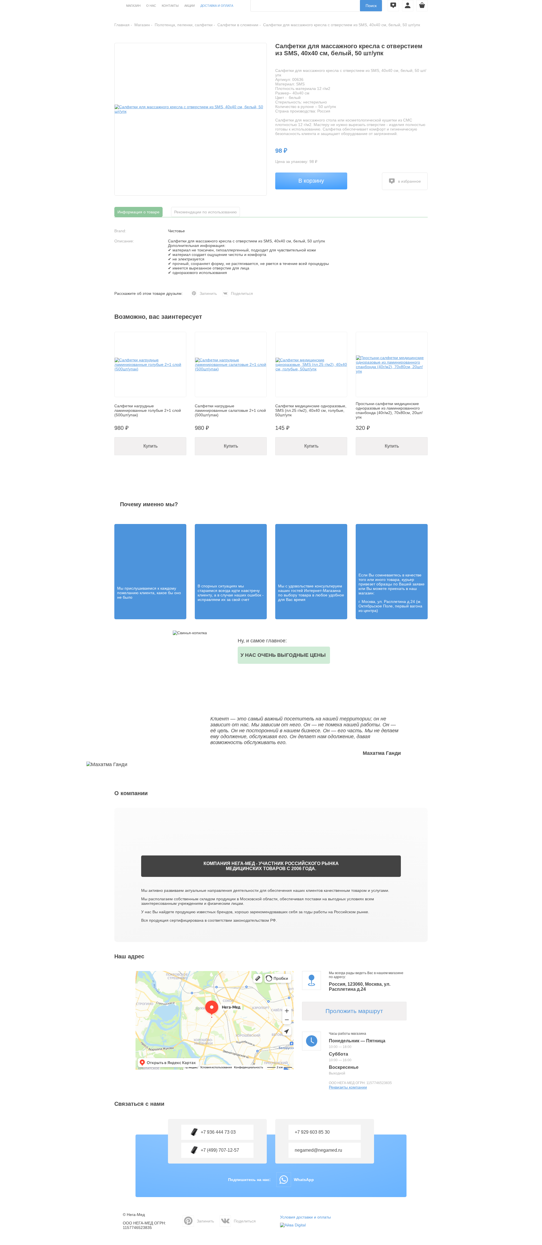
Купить (150, 446)
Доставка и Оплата (216, 5)
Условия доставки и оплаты (305, 1217)
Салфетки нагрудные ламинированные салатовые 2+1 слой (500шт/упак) (230, 410)
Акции (189, 5)
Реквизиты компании (348, 1087)
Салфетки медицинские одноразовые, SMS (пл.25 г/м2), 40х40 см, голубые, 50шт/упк (310, 410)
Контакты (170, 5)
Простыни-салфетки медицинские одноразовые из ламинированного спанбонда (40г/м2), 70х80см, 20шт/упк (389, 410)
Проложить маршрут (354, 1011)
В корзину (311, 181)
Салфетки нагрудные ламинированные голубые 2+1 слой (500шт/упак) (147, 410)
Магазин (133, 5)
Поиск (371, 5)
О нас (151, 5)
